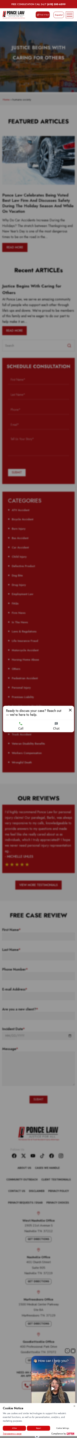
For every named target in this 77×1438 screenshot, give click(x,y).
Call (20, 728)
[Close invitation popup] (70, 710)
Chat (56, 728)
